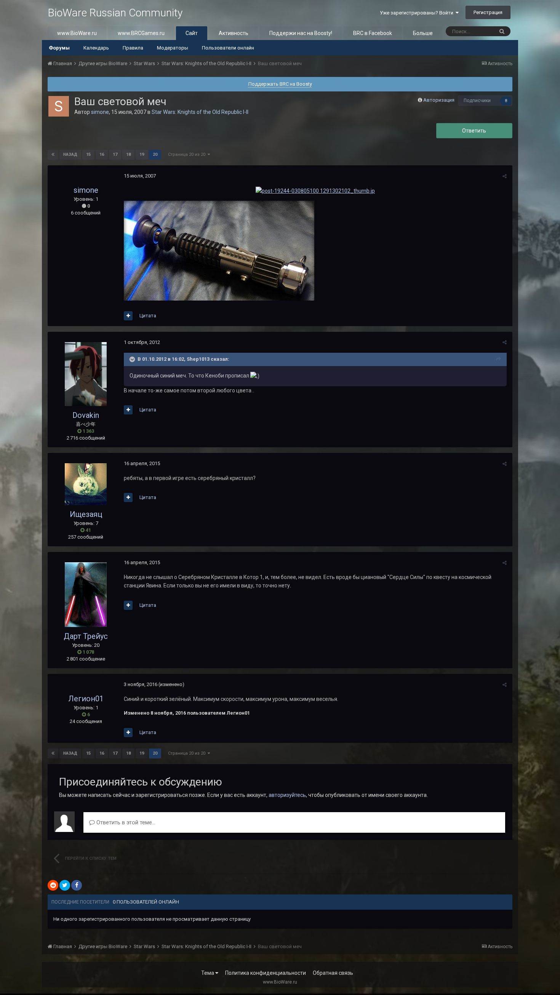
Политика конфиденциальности (265, 973)
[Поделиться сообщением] (504, 176)
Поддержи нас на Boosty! (300, 33)
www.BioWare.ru (77, 33)
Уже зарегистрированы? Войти (418, 13)
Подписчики (477, 100)
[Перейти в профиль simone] (58, 106)
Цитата (147, 315)
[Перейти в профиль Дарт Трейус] (86, 594)
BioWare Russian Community (115, 12)
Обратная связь (333, 973)
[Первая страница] (53, 155)
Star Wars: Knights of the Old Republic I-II (200, 112)
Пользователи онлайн (228, 48)
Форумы (59, 48)
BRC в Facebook (372, 33)
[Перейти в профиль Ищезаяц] (86, 484)
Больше (423, 33)
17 (115, 154)
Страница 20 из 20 (188, 154)
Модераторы (172, 48)
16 (101, 154)
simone (100, 112)
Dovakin (85, 415)
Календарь (96, 48)
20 (155, 154)
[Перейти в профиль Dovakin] (86, 374)
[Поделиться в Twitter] (64, 885)
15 (88, 154)
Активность (233, 33)
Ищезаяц (86, 514)
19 (141, 154)
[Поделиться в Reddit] (53, 885)
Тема (208, 973)
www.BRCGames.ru (141, 33)
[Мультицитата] (128, 315)
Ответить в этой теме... (125, 822)
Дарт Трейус (86, 636)
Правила (133, 48)
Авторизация (438, 100)
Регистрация (488, 12)
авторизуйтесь (287, 795)
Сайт (192, 33)
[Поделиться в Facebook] (76, 885)
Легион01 (86, 698)
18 (128, 154)
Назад (70, 154)
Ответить (474, 131)
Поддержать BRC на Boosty (280, 84)
